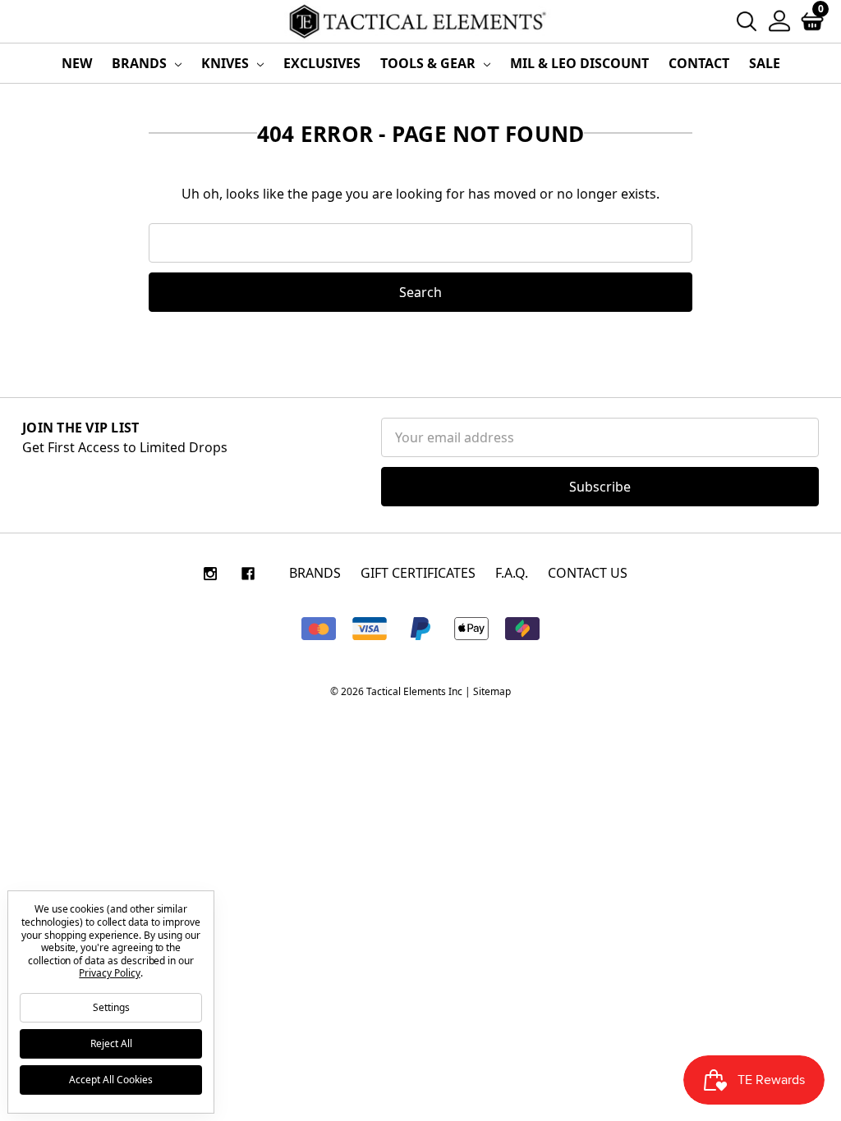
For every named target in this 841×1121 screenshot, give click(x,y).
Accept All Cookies (111, 1080)
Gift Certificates (418, 573)
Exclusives (322, 63)
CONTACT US (587, 573)
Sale (764, 63)
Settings (111, 1007)
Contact (699, 63)
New (77, 63)
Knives (226, 63)
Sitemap (492, 691)
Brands (141, 63)
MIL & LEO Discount (579, 63)
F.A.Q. (511, 573)
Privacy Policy (109, 973)
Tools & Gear (429, 63)
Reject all (111, 1043)
